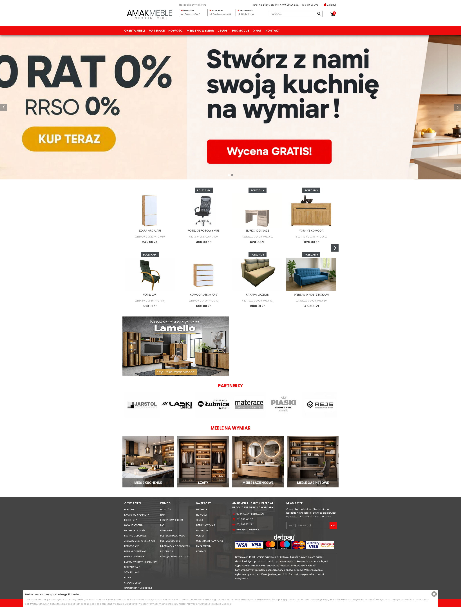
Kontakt (272, 30)
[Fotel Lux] (150, 274)
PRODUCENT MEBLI (149, 14)
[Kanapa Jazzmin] (257, 274)
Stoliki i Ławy (131, 572)
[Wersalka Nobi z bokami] (311, 274)
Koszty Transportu (171, 520)
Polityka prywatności (172, 535)
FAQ (162, 525)
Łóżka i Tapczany (133, 525)
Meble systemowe (134, 556)
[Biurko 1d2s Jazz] (257, 210)
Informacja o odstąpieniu (175, 546)
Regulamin (166, 530)
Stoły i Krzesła (132, 582)
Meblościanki (131, 546)
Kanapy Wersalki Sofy (136, 514)
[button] (3, 107)
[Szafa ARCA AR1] (150, 210)
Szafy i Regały (132, 567)
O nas (257, 30)
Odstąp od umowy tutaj (174, 556)
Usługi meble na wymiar (209, 540)
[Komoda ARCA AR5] (204, 274)
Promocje (240, 30)
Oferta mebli (134, 30)
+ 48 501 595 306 (308, 4)
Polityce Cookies (221, 603)
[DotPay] (284, 537)
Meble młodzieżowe (135, 551)
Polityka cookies (170, 540)
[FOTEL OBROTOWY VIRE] (204, 210)
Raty (162, 514)
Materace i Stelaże (134, 530)
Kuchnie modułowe (135, 535)
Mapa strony (203, 546)
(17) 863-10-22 (244, 524)
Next (335, 248)
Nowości (175, 30)
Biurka (127, 577)
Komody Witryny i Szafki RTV (140, 561)
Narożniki (129, 509)
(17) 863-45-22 (244, 519)
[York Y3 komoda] (311, 210)
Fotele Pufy (130, 520)
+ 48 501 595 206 (289, 4)
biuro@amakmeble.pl (248, 529)
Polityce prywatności (199, 603)
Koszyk (334, 13)
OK (333, 525)
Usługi (223, 30)
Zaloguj (331, 4)
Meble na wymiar (200, 30)
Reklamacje (166, 551)
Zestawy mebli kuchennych (139, 540)
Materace (157, 30)
